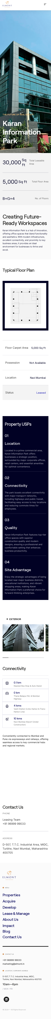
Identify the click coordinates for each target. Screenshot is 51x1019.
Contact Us (12, 936)
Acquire (9, 901)
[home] (7, 4)
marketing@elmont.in (13, 963)
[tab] (14, 619)
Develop (9, 907)
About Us (10, 919)
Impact (8, 925)
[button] (45, 4)
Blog (6, 931)
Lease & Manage (16, 913)
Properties (11, 894)
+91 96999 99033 (14, 823)
